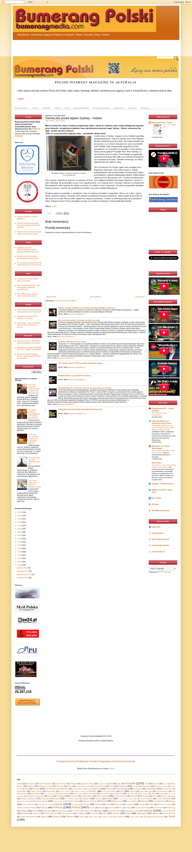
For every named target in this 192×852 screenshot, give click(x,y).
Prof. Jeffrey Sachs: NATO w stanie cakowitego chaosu (80, 363)
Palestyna (75, 804)
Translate (167, 572)
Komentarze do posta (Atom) (65, 301)
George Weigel (167, 789)
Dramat (112, 786)
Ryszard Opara (61, 811)
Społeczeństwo (114, 811)
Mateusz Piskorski (90, 801)
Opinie (58, 804)
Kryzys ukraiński (28, 798)
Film (98, 789)
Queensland (158, 808)
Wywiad (69, 816)
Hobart (105, 791)
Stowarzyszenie (65, 761)
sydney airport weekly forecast (163, 244)
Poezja (142, 804)
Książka (85, 798)
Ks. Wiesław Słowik (72, 799)
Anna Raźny (102, 784)
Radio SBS (156, 527)
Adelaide (73, 784)
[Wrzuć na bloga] (59, 213)
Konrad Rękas (86, 796)
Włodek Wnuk (93, 817)
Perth (108, 804)
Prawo (128, 808)
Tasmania (165, 811)
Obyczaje (48, 804)
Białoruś (155, 784)
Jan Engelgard (162, 791)
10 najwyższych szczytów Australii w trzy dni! (34, 461)
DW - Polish (156, 498)
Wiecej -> (83, 314)
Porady (101, 808)
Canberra (60, 786)
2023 (19, 522)
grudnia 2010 (22, 568)
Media (103, 801)
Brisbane (30, 786)
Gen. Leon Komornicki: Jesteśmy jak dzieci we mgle (79, 320)
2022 (19, 525)
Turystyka (94, 813)
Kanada (162, 793)
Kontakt (93, 761)
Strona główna (21, 108)
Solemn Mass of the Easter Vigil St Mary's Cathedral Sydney (29, 233)
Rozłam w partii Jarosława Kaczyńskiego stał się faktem (28, 257)
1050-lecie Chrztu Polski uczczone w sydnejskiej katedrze (33, 439)
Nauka (172, 801)
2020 (19, 532)
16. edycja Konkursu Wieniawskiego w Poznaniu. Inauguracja (34, 414)
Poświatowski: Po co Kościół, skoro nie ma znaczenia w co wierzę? (84, 388)
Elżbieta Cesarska (161, 786)
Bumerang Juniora (101, 108)
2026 (19, 512)
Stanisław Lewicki (132, 811)
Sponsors (132, 108)
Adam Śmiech (61, 784)
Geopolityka (151, 789)
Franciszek (138, 789)
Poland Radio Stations (160, 545)
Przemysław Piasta (142, 808)
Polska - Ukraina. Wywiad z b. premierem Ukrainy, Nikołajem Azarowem (86, 308)
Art (111, 784)
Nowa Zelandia (28, 804)
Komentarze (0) (73, 314)
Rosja (35, 811)
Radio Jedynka (158, 533)
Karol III (170, 793)
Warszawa (141, 813)
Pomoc (92, 808)
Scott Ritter (76, 811)
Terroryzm (36, 813)
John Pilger (131, 793)
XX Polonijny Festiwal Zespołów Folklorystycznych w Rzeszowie (29, 264)
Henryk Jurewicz (80, 791)
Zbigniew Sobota (107, 817)
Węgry (82, 817)
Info (121, 791)
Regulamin (106, 761)
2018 (19, 539)
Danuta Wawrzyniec (83, 786)
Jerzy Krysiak (91, 794)
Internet (133, 791)
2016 (19, 545)
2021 (19, 529)
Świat (67, 108)
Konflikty (60, 796)
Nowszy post (51, 297)
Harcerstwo (51, 791)
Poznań (112, 808)
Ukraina (116, 813)
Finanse (109, 789)
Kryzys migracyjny (168, 796)
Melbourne (117, 801)
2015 (19, 549)
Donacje (130, 761)
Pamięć (86, 804)
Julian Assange (142, 793)
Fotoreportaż (122, 789)
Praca (121, 808)
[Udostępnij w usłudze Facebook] (65, 213)
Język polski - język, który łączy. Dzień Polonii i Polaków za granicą (29, 325)
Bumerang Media (81, 108)
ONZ (40, 804)
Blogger (112, 769)
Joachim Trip (118, 794)
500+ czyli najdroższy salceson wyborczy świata (34, 484)
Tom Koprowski (67, 813)
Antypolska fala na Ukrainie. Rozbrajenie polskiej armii (80, 409)
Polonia (35, 108)
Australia (46, 108)
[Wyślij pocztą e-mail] (57, 213)
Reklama (119, 761)
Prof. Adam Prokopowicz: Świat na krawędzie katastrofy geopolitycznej (29, 287)
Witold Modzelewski (28, 817)
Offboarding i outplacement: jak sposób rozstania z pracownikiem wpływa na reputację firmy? (163, 428)
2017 (19, 542)
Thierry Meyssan (50, 813)
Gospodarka (21, 791)
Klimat (50, 796)
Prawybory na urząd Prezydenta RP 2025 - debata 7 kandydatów (29, 348)
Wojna (43, 816)
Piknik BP (118, 804)
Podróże (52, 121)
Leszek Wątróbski (163, 799)
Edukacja (123, 786)
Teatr (173, 811)
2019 (19, 535)
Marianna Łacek (40, 801)
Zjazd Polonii (134, 817)
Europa (36, 789)
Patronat (98, 804)
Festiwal (89, 789)
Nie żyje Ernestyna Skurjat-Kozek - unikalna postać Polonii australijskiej (29, 356)
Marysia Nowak (58, 801)
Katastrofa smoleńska (35, 796)
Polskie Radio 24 (158, 552)
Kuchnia (98, 799)
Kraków (146, 796)
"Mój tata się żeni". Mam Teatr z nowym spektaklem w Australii (29, 342)
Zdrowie (120, 816)
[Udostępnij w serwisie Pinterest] (67, 213)
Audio (118, 784)
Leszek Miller (132, 799)
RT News (155, 504)
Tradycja (81, 813)
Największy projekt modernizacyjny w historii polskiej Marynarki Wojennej (28, 250)
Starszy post (139, 297)
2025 (19, 516)
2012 (19, 558)
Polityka (43, 807)
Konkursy (73, 796)
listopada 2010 (23, 571)
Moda (135, 801)
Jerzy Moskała (105, 793)
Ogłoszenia (119, 108)
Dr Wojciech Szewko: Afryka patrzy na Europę (27, 280)
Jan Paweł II (35, 794)
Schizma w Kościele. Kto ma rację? (72, 342)
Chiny (69, 786)
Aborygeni (31, 784)
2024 (19, 519)
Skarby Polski (88, 811)
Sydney (62, 121)
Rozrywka (47, 811)
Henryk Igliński (65, 791)
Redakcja (145, 108)
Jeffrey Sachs (78, 793)
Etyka (27, 789)
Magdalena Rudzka (23, 801)
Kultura (109, 798)
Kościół (134, 796)
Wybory (56, 816)
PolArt (151, 804)
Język (154, 794)
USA (105, 813)
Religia (24, 811)
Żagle (54, 206)
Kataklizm (20, 796)
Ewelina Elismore (78, 789)
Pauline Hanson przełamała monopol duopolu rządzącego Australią (28, 225)
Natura (162, 801)
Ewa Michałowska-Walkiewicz (56, 789)
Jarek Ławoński (64, 794)
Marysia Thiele (73, 801)
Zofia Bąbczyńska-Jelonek (154, 817)
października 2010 (24, 574)
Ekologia (135, 786)
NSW (155, 801)
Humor (113, 791)
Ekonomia (146, 786)
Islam (142, 791)
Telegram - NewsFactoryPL (162, 484)
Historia (92, 791)
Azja (146, 784)
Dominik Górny (99, 786)
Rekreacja (171, 808)
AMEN (19, 784)
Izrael (150, 791)
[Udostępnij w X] (62, 213)
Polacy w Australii (164, 804)
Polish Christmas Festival (26, 808)
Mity (128, 801)
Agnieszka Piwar (87, 784)
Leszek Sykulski (146, 799)
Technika (25, 813)
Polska (57, 108)
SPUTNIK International (161, 511)
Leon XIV (121, 799)
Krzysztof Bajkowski (50, 798)
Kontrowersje (102, 796)
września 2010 (23, 578)
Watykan (155, 813)
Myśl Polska (156, 463)
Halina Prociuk (36, 791)
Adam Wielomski (45, 784)
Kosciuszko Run (120, 796)
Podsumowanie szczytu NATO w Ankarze (74, 376)
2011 (19, 562)
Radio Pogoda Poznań (160, 539)
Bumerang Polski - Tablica (162, 123)
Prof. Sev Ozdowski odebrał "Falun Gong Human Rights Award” (34, 389)
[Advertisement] (80, 46)
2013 (19, 555)
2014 (19, 552)
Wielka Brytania (169, 813)
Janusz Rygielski (49, 793)
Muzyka (144, 801)
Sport (57, 121)
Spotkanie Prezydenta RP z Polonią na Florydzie (27, 317)
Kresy (155, 796)
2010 (19, 565)
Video (128, 813)
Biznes (165, 784)
